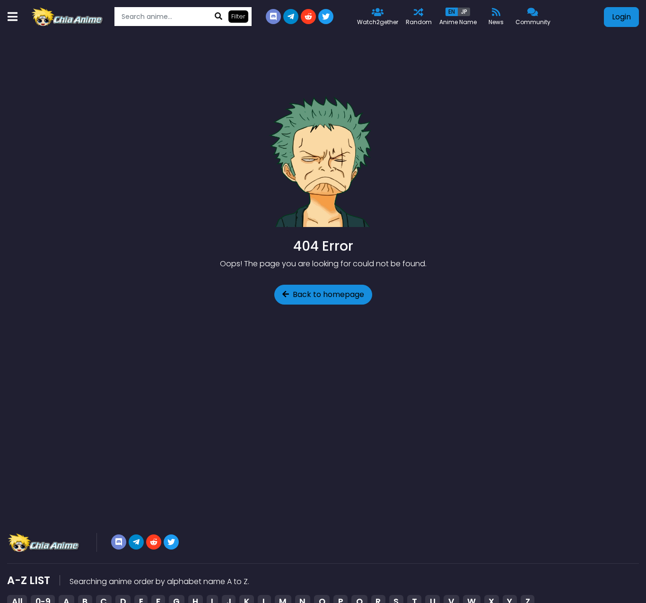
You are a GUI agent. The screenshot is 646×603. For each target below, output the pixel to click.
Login (621, 16)
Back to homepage (328, 294)
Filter (238, 16)
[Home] (68, 16)
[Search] (218, 16)
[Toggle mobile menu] (12, 16)
